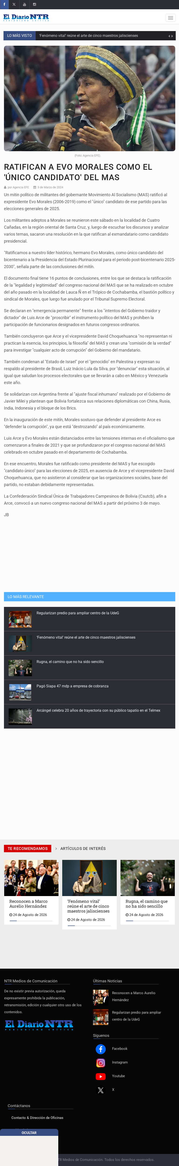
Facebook (119, 1049)
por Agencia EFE (18, 187)
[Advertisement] (89, 552)
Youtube (118, 1076)
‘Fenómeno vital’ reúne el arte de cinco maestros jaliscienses (88, 35)
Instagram (120, 1062)
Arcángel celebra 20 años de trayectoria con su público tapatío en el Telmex (98, 686)
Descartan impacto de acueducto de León (71, 710)
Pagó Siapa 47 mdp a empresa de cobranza (73, 662)
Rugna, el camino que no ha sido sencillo (70, 637)
